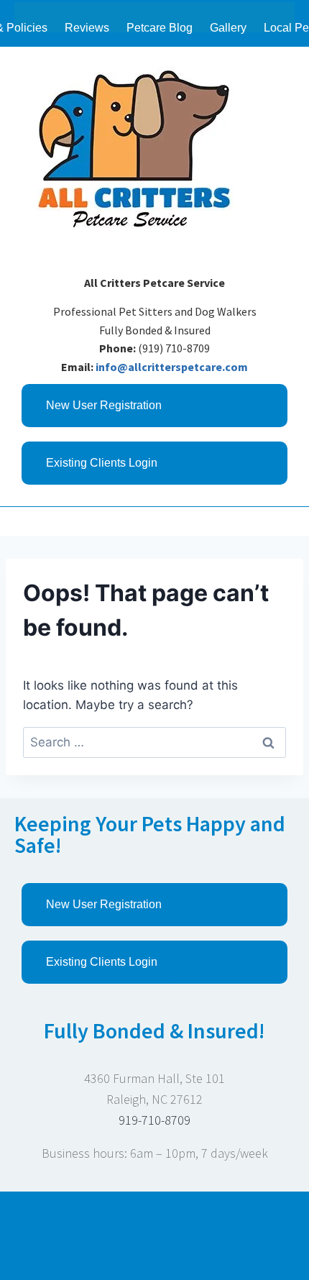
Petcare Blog (159, 28)
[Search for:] (154, 742)
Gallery (228, 28)
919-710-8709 (154, 1120)
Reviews (87, 28)
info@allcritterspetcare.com (172, 367)
